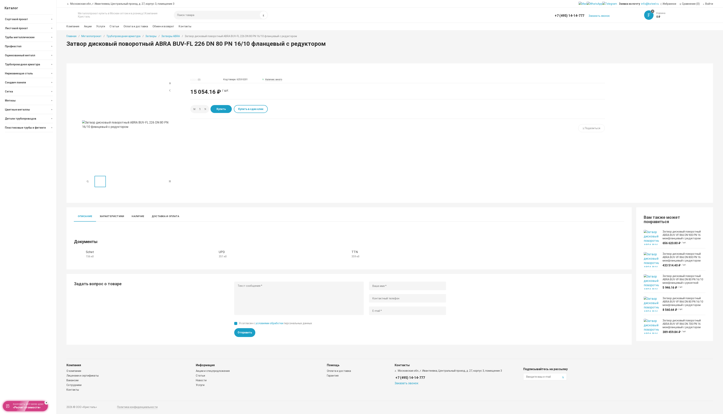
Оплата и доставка (136, 26)
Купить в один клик (250, 109)
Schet (90, 252)
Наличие (138, 216)
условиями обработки (269, 323)
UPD (222, 252)
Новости (201, 380)
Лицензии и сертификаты (82, 375)
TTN (355, 252)
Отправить (245, 332)
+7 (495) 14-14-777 (569, 16)
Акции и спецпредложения (213, 370)
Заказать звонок (599, 15)
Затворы (150, 36)
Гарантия (333, 375)
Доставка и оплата (165, 216)
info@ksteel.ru (650, 3)
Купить (221, 109)
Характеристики (112, 216)
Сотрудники (74, 385)
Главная (71, 36)
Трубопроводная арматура (123, 36)
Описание (85, 216)
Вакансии (72, 380)
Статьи (114, 26)
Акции (88, 26)
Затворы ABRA (170, 36)
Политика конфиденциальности (137, 407)
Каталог (11, 8)
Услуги (100, 26)
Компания (72, 26)
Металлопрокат (91, 36)
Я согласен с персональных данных (275, 323)
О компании (73, 370)
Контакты (185, 26)
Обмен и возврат (163, 26)
